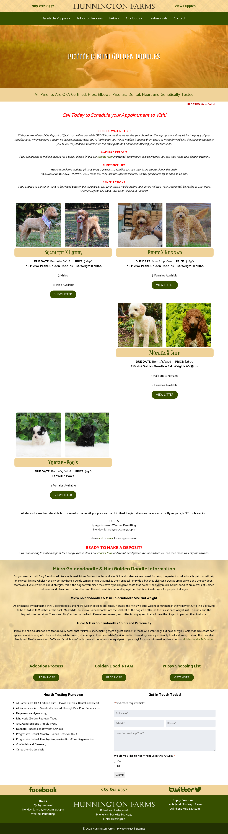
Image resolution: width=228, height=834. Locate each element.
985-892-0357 (43, 6)
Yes (119, 762)
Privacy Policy (125, 829)
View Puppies (185, 6)
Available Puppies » (56, 18)
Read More (114, 677)
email (110, 538)
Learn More (46, 677)
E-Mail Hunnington (114, 819)
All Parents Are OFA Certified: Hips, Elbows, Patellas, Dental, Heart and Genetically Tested (114, 94)
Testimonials (158, 18)
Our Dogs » (134, 18)
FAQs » (114, 18)
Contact (179, 18)
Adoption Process (90, 18)
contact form (104, 156)
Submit (119, 775)
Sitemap (141, 829)
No (119, 766)
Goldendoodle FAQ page (198, 639)
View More (181, 677)
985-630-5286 (192, 808)
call (101, 538)
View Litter (63, 294)
